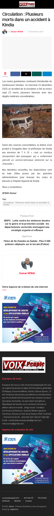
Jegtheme (14, 509)
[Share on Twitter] (26, 74)
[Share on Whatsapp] (37, 74)
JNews (11, 506)
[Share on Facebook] (15, 74)
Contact (28, 501)
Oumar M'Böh (17, 32)
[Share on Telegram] (47, 74)
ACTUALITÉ (28, 498)
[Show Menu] (3, 4)
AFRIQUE (6, 501)
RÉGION (17, 501)
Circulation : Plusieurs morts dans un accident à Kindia (26, 204)
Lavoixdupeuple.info (10, 498)
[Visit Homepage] (27, 4)
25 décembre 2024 (35, 32)
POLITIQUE (42, 498)
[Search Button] (50, 4)
